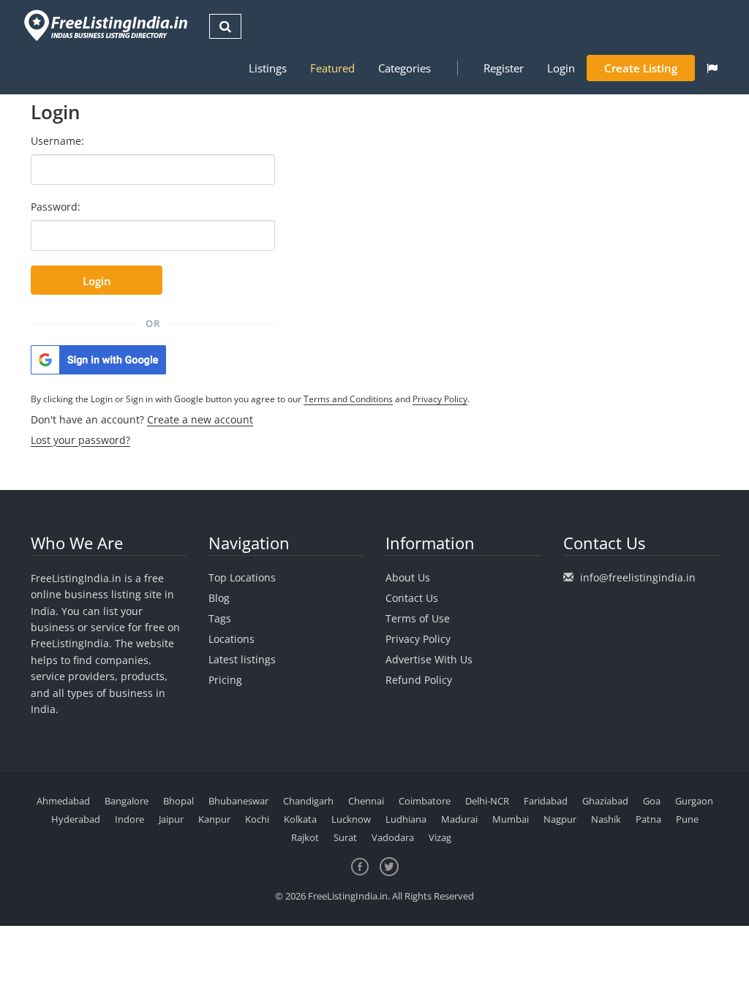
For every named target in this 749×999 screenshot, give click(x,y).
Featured (332, 68)
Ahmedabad (63, 800)
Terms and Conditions (348, 399)
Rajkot (305, 837)
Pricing (225, 680)
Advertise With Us (429, 659)
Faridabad (546, 800)
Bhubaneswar (238, 800)
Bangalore (126, 800)
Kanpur (214, 819)
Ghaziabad (605, 800)
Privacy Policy (440, 399)
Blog (219, 598)
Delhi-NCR (487, 800)
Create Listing (640, 68)
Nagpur (559, 819)
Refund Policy (418, 680)
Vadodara (393, 837)
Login (561, 68)
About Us (407, 577)
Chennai (366, 800)
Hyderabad (75, 819)
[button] (712, 68)
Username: (57, 141)
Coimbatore (425, 800)
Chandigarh (308, 800)
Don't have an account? (142, 419)
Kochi (257, 819)
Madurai (459, 819)
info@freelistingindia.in (638, 577)
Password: (55, 207)
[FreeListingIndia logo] (107, 25)
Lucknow (351, 819)
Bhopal (178, 800)
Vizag (440, 837)
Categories (404, 68)
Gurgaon (694, 800)
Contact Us (411, 598)
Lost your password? (80, 440)
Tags (219, 618)
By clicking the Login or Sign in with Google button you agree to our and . (250, 399)
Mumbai (510, 819)
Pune (687, 819)
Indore (129, 819)
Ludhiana (405, 819)
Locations (231, 639)
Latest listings (242, 659)
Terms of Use (417, 618)
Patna (648, 819)
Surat (345, 837)
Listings (268, 68)
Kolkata (300, 819)
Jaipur (171, 819)
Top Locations (242, 577)
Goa (651, 800)
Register (503, 68)
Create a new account (200, 419)
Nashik (606, 819)
